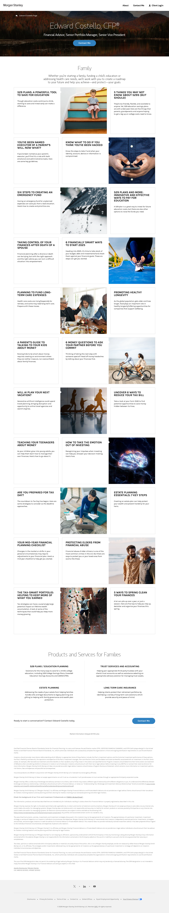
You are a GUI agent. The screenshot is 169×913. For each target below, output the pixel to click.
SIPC (96, 907)
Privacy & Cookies (46, 899)
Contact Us (74, 899)
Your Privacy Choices (130, 899)
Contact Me (84, 43)
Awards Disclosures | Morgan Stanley (26, 868)
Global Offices (87, 899)
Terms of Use (61, 899)
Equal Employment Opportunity (107, 899)
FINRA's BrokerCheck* (74, 797)
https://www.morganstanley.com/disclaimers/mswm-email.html (37, 813)
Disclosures (31, 899)
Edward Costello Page (28, 15)
